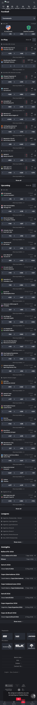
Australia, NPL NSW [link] (8, 151)
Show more (17, 542)
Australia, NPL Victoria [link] (9, 44)
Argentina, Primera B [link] (8, 528)
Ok (18, 699)
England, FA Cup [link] (7, 492)
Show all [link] (28, 40)
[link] (9, 2)
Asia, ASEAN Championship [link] (10, 538)
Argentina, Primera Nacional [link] (10, 534)
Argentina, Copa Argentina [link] (10, 521)
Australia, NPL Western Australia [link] (12, 72)
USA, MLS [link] (5, 190)
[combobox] (10, 672)
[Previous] (2, 28)
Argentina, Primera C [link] (8, 531)
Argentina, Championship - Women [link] (12, 518)
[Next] (35, 28)
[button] (18, 44)
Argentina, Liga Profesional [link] (10, 524)
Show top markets (18, 57)
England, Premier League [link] (9, 377)
